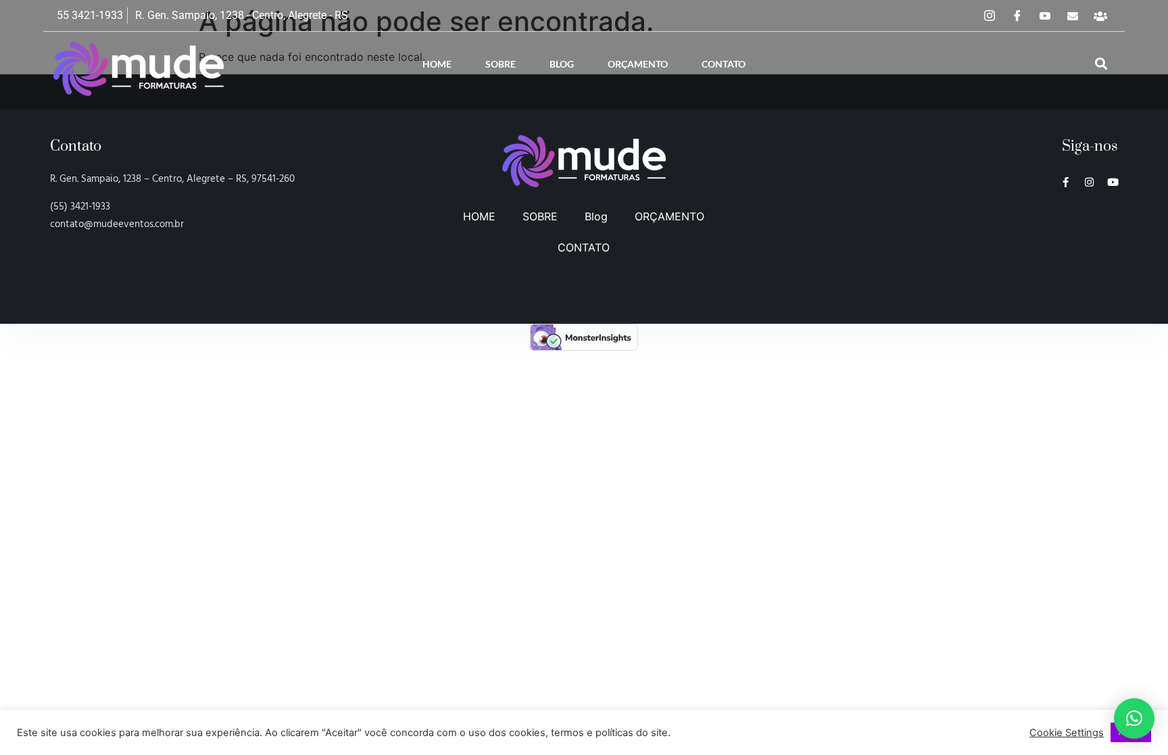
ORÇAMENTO (638, 64)
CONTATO (724, 64)
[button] (1101, 64)
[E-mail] (1073, 15)
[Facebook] (1017, 15)
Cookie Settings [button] (1066, 733)
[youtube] (1045, 15)
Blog (562, 64)
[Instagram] (989, 15)
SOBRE (500, 64)
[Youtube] (1113, 182)
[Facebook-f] (1066, 182)
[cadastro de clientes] (1100, 15)
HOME (437, 64)
